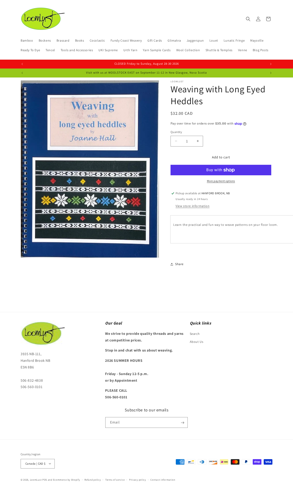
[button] (248, 19)
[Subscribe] (182, 422)
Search (195, 333)
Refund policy (92, 479)
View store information (192, 206)
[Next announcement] (271, 64)
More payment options (221, 181)
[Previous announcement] (22, 64)
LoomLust (36, 479)
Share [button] (179, 264)
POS (44, 479)
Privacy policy (137, 479)
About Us (196, 341)
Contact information (162, 479)
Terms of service (115, 479)
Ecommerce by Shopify (66, 479)
